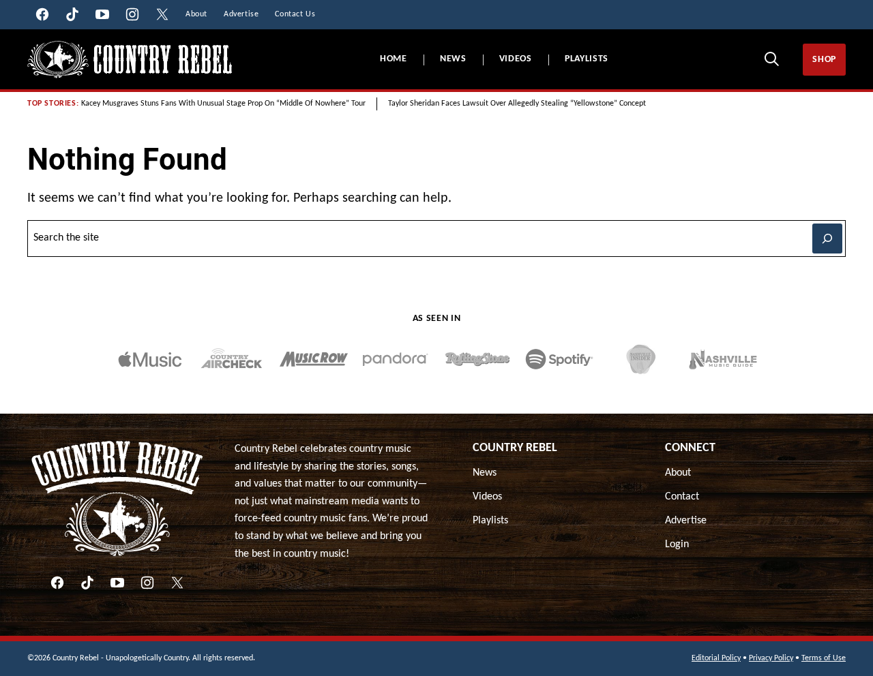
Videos (515, 59)
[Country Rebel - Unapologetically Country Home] (129, 59)
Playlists (586, 59)
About (678, 472)
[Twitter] (177, 583)
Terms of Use (823, 658)
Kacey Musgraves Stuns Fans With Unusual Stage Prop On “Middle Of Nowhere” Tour (223, 103)
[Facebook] (57, 583)
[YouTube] (117, 583)
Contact (682, 496)
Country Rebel (515, 448)
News (453, 59)
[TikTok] (87, 583)
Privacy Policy (771, 658)
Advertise (686, 520)
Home (393, 59)
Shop (824, 60)
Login (677, 544)
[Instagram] (147, 583)
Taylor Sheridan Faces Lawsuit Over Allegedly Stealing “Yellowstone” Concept (517, 103)
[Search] (771, 59)
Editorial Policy (716, 658)
